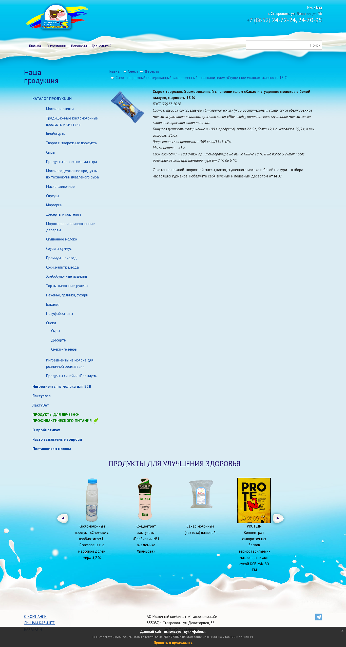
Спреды (52, 195)
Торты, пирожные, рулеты (67, 285)
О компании (56, 46)
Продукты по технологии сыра (71, 161)
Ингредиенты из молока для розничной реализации (69, 363)
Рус (310, 7)
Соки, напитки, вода (62, 267)
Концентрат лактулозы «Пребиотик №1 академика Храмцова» (145, 539)
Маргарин (54, 205)
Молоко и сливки (60, 108)
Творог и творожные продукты (71, 142)
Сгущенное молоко (61, 239)
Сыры (50, 152)
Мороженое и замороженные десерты (70, 226)
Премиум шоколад (61, 257)
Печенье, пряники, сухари (67, 295)
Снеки (51, 322)
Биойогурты (56, 133)
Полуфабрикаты (59, 313)
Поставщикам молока (51, 448)
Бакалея (53, 304)
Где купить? (101, 46)
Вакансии (79, 46)
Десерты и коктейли (63, 214)
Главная (35, 46)
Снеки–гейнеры (64, 349)
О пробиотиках (46, 430)
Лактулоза (41, 395)
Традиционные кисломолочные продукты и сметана (72, 121)
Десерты (58, 340)
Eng (319, 7)
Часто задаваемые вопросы (57, 439)
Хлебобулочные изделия (66, 276)
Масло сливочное (60, 186)
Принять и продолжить (173, 642)
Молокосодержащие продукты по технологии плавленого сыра (72, 173)
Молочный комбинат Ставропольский (56, 18)
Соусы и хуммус (59, 248)
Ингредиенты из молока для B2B (61, 386)
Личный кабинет (39, 622)
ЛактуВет (40, 405)
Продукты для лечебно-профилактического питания (62, 417)
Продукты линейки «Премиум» (71, 375)
